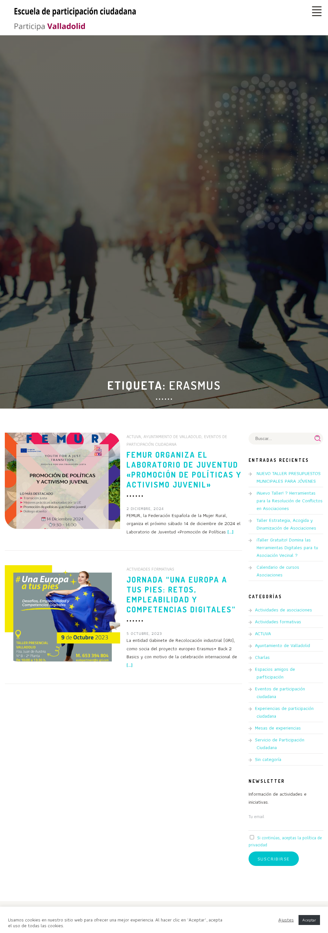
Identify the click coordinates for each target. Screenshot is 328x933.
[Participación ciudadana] (48, 26)
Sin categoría (268, 759)
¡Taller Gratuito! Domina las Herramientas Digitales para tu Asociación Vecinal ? (287, 547)
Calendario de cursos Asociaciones (278, 571)
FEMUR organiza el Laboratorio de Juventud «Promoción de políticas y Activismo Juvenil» (184, 469)
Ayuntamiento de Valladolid (172, 436)
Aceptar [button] (309, 920)
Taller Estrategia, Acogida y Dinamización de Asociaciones (286, 524)
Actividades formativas (150, 569)
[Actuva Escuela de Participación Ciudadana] (75, 10)
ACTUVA (134, 436)
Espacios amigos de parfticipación (275, 673)
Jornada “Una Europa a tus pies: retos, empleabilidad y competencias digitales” (181, 594)
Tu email (256, 816)
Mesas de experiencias (278, 728)
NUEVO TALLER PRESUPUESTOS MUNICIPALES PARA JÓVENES (289, 477)
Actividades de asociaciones (283, 610)
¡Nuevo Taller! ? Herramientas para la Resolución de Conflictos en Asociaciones (290, 500)
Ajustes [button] (286, 920)
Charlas (262, 657)
